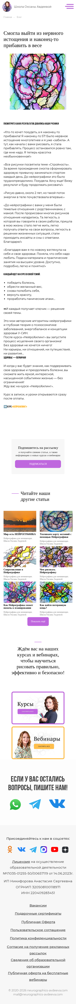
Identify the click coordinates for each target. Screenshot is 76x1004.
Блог (19, 17)
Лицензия (21, 862)
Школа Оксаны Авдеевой (32, 6)
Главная (8, 17)
